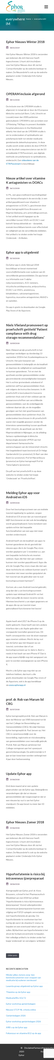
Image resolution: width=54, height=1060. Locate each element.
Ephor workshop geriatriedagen (21, 1003)
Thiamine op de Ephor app (18, 992)
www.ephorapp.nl (17, 685)
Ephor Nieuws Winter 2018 (25, 42)
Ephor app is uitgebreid (22, 252)
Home (28, 19)
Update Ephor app (19, 773)
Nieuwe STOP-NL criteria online (21, 1009)
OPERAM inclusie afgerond (25, 94)
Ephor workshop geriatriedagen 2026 (23, 1021)
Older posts (12, 955)
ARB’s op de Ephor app (16, 1027)
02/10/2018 (15, 258)
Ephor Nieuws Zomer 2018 (25, 822)
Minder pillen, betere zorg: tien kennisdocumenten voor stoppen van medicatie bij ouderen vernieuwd (23, 978)
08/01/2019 (15, 48)
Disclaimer (29, 1048)
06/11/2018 (15, 188)
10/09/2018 (15, 343)
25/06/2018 (15, 779)
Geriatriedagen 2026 (16, 1015)
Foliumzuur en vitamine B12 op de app (23, 1033)
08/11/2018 (15, 100)
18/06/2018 (15, 884)
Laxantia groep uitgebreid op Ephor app (24, 986)
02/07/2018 (15, 709)
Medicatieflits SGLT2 (16, 998)
